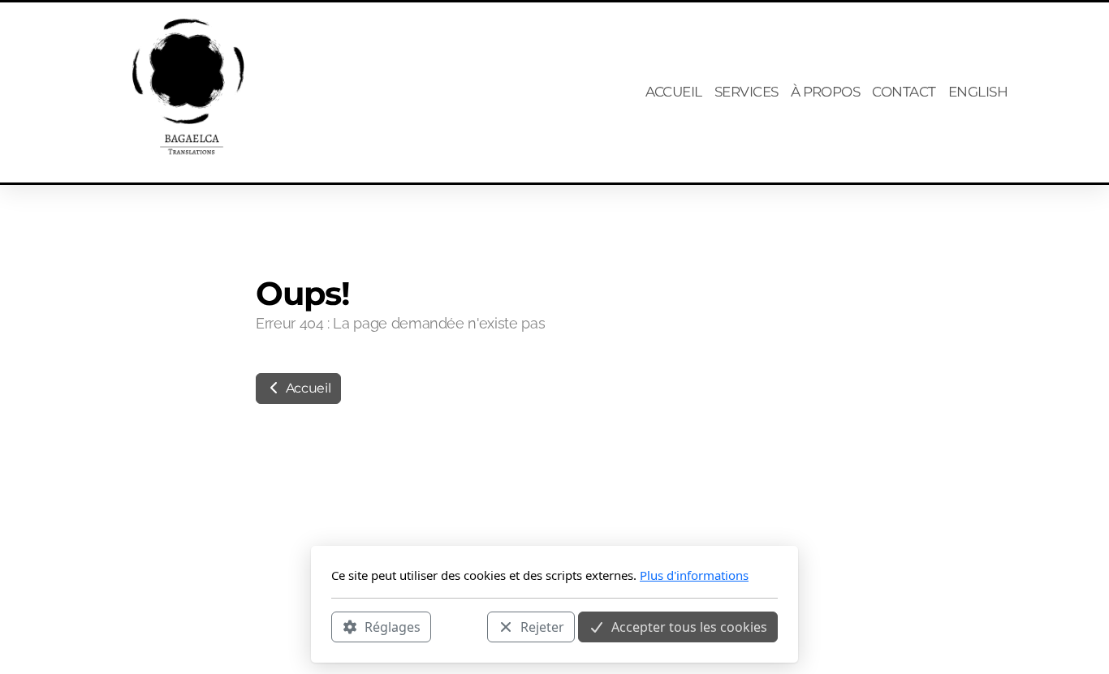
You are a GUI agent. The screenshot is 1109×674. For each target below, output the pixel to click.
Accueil (306, 388)
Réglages (393, 626)
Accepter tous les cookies (689, 626)
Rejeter (542, 626)
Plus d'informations (694, 575)
